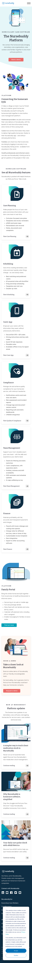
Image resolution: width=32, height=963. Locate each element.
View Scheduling (8, 294)
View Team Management (11, 486)
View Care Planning (9, 236)
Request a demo (11, 691)
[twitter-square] (15, 892)
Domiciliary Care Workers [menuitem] (9, 903)
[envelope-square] (19, 892)
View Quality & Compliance (12, 421)
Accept (16, 950)
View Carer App (8, 355)
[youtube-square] (7, 892)
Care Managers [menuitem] (6, 906)
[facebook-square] (11, 892)
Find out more (9, 625)
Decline (16, 955)
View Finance (7, 549)
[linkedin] (2, 892)
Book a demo (16, 59)
